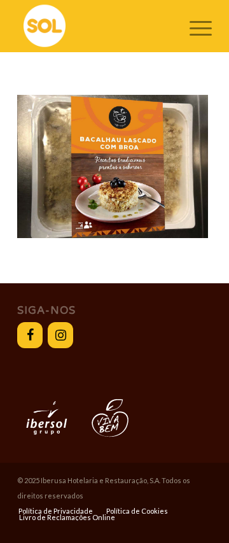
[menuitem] (55, 511)
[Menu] (194, 26)
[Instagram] (60, 335)
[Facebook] (30, 335)
